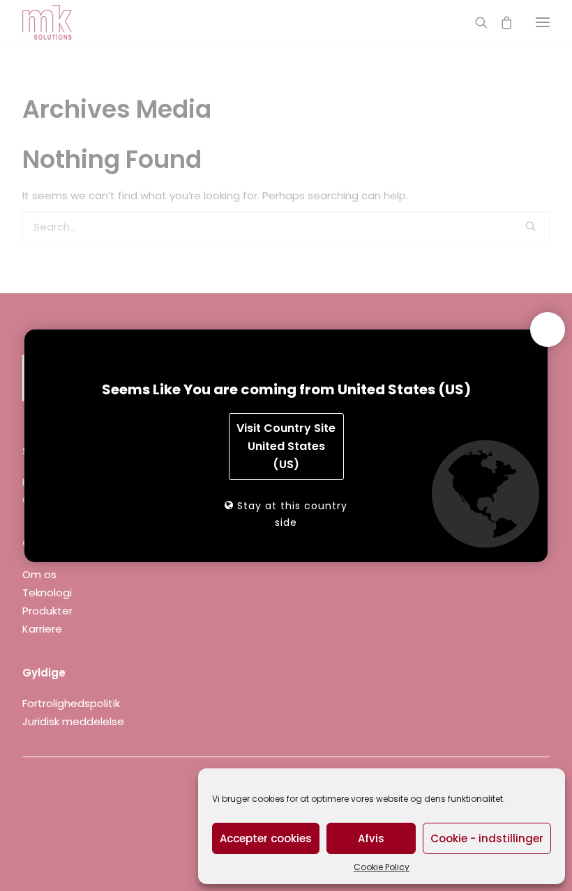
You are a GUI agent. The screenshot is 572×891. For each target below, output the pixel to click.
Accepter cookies (266, 838)
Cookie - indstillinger (486, 838)
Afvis (371, 838)
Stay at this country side (290, 514)
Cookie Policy (381, 867)
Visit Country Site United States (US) (286, 446)
